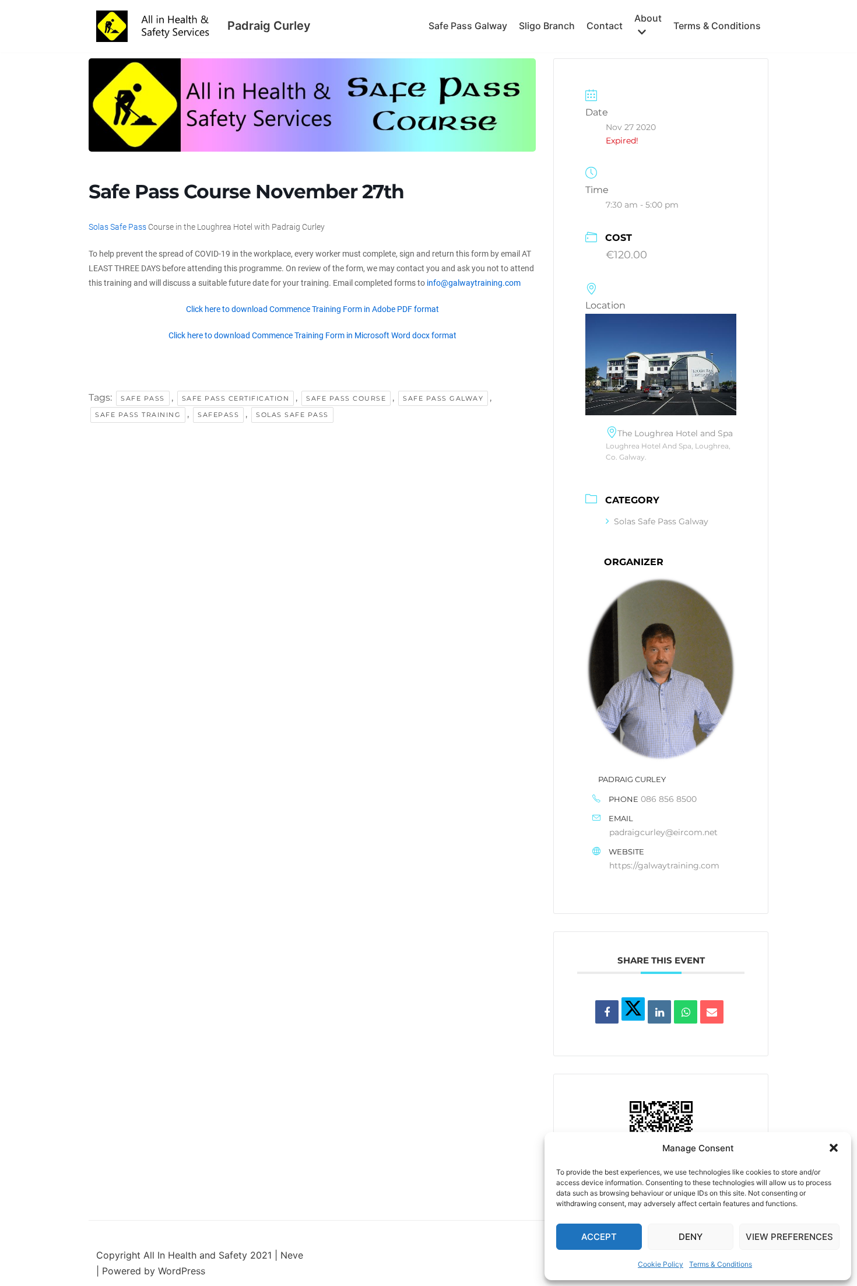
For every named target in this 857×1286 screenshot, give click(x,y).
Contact (604, 25)
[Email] (711, 1012)
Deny (691, 1236)
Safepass (218, 415)
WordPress (181, 1271)
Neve (291, 1255)
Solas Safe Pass (117, 227)
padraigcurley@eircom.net (663, 832)
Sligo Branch (547, 25)
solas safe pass (292, 415)
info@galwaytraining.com (474, 283)
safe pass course (346, 398)
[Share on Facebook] (607, 1012)
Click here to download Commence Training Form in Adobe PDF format (312, 309)
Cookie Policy (660, 1264)
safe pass (143, 398)
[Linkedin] (659, 1012)
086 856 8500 (669, 799)
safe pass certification (236, 398)
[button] (834, 1148)
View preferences (789, 1236)
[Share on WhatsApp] (685, 1012)
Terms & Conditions (720, 1264)
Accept (599, 1236)
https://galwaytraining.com (664, 865)
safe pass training (138, 415)
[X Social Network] (633, 1009)
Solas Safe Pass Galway (661, 521)
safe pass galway (443, 398)
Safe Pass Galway (467, 25)
